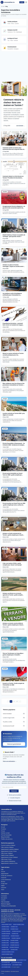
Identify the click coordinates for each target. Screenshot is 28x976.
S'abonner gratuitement (14, 744)
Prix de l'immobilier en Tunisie (8, 960)
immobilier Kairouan (6, 938)
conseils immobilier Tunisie (7, 954)
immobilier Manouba (6, 933)
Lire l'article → (20, 125)
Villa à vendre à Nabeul (7, 847)
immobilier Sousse (14, 929)
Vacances (3, 877)
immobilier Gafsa (5, 942)
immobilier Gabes (5, 940)
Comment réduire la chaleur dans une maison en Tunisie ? (14, 102)
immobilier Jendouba (14, 942)
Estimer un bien (5, 833)
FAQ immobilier (5, 902)
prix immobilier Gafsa (6, 967)
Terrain (3, 871)
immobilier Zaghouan (16, 938)
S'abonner (14, 791)
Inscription (4, 898)
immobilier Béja (5, 947)
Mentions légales (5, 904)
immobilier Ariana (5, 929)
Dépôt (3, 885)
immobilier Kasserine (14, 945)
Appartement (4, 873)
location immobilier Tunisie (18, 924)
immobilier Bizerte (5, 935)
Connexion (4, 896)
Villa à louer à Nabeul (7, 853)
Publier (21, 2)
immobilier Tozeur (5, 949)
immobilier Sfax (15, 933)
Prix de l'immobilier (6, 835)
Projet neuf (4, 883)
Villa (2, 869)
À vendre (3, 829)
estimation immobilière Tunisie (8, 951)
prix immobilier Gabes (17, 964)
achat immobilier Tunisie (6, 924)
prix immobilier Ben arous (16, 962)
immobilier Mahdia (14, 940)
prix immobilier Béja (6, 962)
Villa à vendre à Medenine (8, 861)
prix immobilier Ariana (21, 960)
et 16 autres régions (15, 967)
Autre (2, 889)
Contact (3, 900)
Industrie (3, 887)
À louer (3, 831)
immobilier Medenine (6, 931)
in (2, 973)
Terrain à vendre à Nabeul (8, 845)
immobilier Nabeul (5, 926)
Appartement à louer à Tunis (9, 851)
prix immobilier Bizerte (6, 964)
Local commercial (6, 879)
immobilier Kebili (14, 949)
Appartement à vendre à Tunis (9, 863)
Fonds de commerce (6, 875)
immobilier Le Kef (5, 945)
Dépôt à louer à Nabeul (7, 855)
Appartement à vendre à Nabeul (10, 849)
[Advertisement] (14, 68)
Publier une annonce (6, 839)
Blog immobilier (5, 837)
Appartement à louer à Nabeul (9, 857)
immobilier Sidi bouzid (14, 947)
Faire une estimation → (9, 761)
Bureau (3, 881)
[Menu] (26, 2)
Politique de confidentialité (8, 906)
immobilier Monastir (15, 935)
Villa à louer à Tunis (6, 859)
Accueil (3, 6)
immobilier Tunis (14, 926)
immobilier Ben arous (16, 931)
